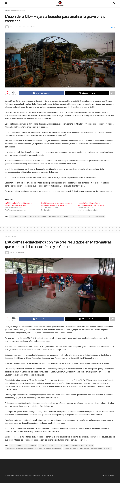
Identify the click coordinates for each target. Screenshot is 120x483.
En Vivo (105, 475)
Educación (43, 445)
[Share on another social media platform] (112, 93)
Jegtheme (50, 475)
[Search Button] (114, 3)
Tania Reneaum (98, 216)
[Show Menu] (6, 3)
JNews (12, 475)
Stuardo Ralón (84, 216)
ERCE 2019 (53, 445)
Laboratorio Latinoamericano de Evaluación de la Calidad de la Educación (33, 449)
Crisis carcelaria (55, 216)
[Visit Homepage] (60, 3)
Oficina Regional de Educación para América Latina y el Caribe (87, 449)
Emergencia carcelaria (18, 10)
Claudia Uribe (31, 445)
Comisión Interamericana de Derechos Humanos (29, 216)
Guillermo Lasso (70, 216)
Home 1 (112, 475)
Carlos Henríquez (17, 445)
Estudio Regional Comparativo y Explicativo (76, 445)
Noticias (13, 236)
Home (7, 10)
